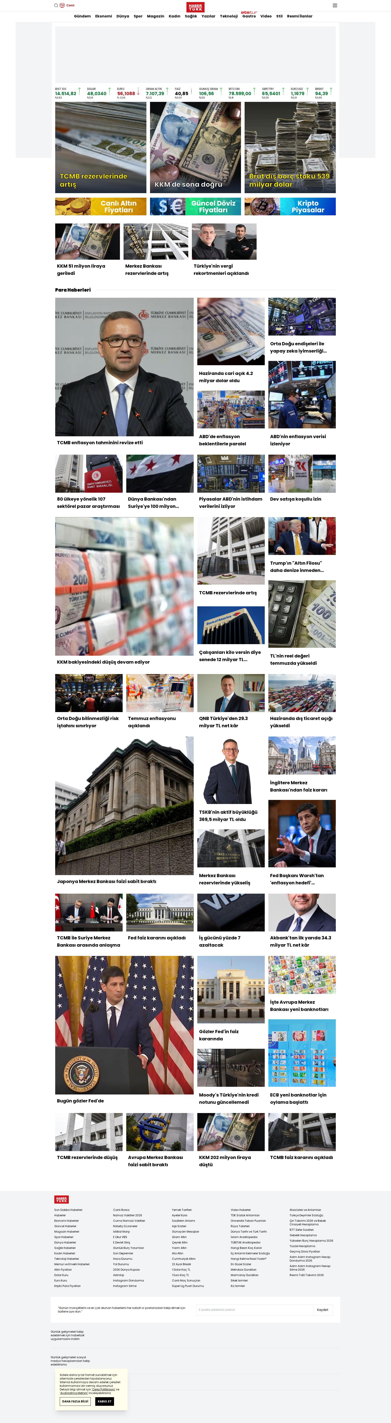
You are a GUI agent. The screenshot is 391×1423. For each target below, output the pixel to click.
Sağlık (191, 16)
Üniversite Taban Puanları (248, 1221)
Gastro (249, 16)
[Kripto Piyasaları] (290, 206)
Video (266, 16)
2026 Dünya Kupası (126, 1270)
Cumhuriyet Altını (184, 1259)
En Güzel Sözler (241, 1264)
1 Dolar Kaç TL (181, 1270)
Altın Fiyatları (63, 1270)
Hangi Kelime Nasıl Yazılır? (249, 1259)
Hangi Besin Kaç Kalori (246, 1248)
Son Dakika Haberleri (68, 1210)
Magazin (155, 16)
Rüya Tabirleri (240, 1226)
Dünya (123, 16)
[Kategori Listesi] (334, 5)
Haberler (60, 1215)
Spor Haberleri (63, 1237)
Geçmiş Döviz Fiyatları (305, 1251)
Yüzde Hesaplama (302, 1246)
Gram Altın (179, 1237)
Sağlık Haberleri (65, 1248)
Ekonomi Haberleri (66, 1221)
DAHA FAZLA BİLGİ (75, 1401)
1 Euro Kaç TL (180, 1275)
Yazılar (208, 16)
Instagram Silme (124, 1286)
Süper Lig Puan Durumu (188, 1286)
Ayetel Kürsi (179, 1215)
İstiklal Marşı (121, 1231)
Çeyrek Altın (180, 1242)
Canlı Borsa (121, 1210)
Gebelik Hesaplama (303, 1235)
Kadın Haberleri (64, 1253)
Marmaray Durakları (244, 1275)
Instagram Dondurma (128, 1280)
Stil (279, 16)
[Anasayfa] (61, 1199)
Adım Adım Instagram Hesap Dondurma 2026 (310, 1258)
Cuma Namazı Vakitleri (129, 1221)
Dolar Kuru (61, 1275)
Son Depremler (123, 1253)
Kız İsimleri (238, 1286)
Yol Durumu (121, 1264)
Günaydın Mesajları (185, 1231)
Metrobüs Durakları (243, 1270)
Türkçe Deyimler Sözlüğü (306, 1215)
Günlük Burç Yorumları (128, 1248)
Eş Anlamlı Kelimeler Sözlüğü (250, 1253)
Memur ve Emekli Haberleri (72, 1264)
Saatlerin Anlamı (183, 1221)
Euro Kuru (60, 1280)
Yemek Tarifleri (182, 1210)
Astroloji (118, 1275)
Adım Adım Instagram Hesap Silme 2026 (310, 1268)
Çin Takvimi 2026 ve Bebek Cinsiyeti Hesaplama (308, 1222)
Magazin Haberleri (66, 1231)
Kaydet (322, 1310)
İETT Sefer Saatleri (302, 1230)
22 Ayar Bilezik (181, 1264)
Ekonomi (103, 16)
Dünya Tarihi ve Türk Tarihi (249, 1231)
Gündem (82, 16)
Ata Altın (177, 1253)
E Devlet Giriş (121, 1242)
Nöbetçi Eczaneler (125, 1226)
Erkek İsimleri (239, 1280)
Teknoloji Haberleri (66, 1259)
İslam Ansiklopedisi (244, 1237)
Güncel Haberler (65, 1226)
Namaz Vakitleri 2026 (127, 1215)
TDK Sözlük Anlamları (245, 1215)
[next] (333, 147)
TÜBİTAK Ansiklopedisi (245, 1242)
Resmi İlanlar (299, 16)
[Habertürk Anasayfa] (195, 6)
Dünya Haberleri (65, 1242)
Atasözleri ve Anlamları (305, 1210)
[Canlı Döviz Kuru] (195, 206)
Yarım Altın (179, 1248)
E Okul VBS (120, 1237)
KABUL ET (105, 1401)
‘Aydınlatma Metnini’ (74, 1393)
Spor (138, 16)
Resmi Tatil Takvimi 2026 (307, 1275)
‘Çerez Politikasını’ (103, 1389)
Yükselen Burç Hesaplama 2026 (311, 1241)
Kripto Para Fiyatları (67, 1286)
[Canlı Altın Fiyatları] (100, 206)
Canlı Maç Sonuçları (186, 1280)
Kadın (174, 16)
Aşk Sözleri (179, 1226)
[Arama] (56, 5)
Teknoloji (229, 16)
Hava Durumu (122, 1259)
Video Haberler (241, 1210)
